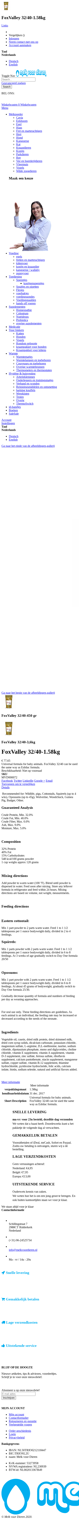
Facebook (7, 780)
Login (12, 1434)
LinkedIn (28, 780)
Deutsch (13, 61)
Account (6, 419)
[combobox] (18, 79)
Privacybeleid (17, 1437)
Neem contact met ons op (23, 41)
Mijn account (16, 1414)
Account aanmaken (20, 45)
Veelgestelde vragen (20, 1424)
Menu (4, 107)
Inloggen (14, 38)
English (13, 64)
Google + (39, 780)
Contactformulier (18, 1417)
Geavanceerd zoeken (13, 83)
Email (49, 780)
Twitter (18, 780)
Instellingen (8, 423)
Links (4, 25)
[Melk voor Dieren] (31, 75)
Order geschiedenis (20, 1430)
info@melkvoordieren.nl (23, 1249)
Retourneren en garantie (23, 1421)
